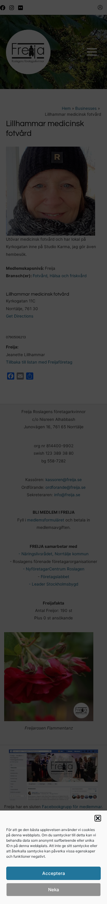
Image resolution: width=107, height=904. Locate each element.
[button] (98, 818)
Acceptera (53, 873)
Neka (53, 889)
